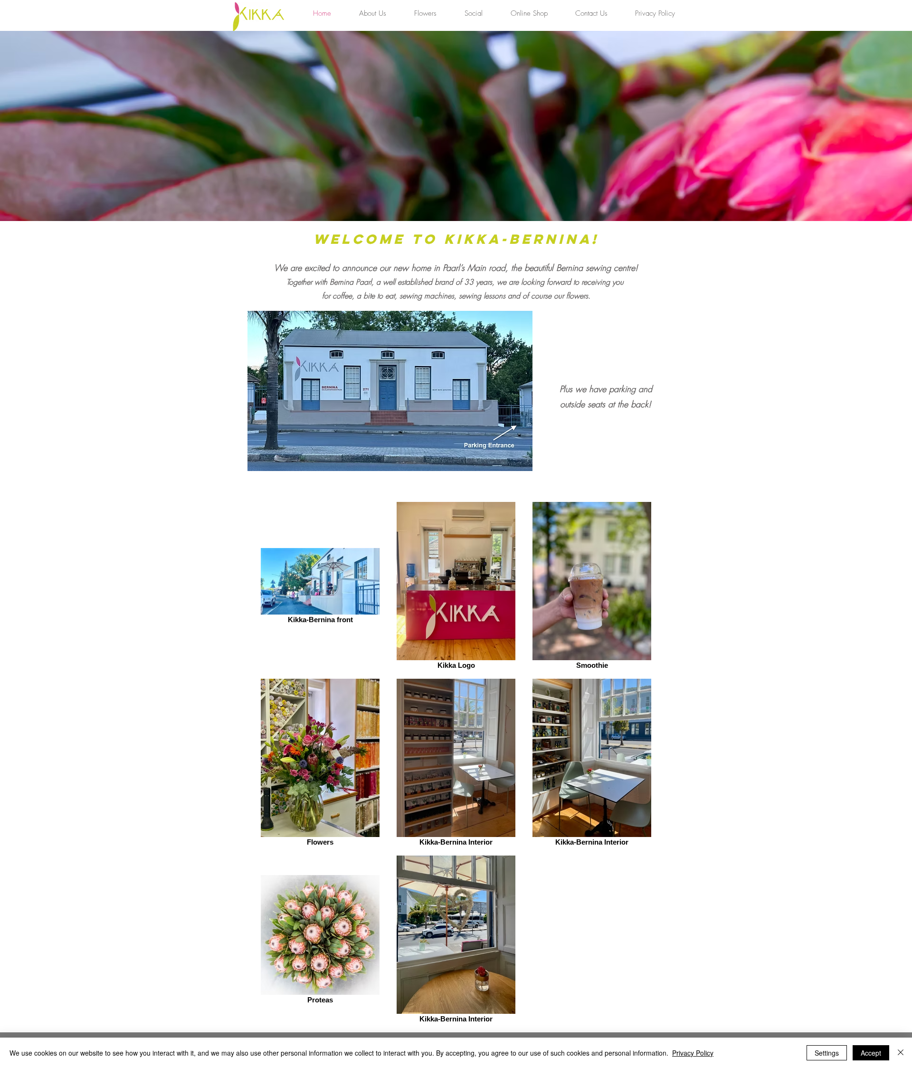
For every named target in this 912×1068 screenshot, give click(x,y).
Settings (827, 1053)
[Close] (900, 1052)
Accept (871, 1053)
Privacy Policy (692, 1053)
